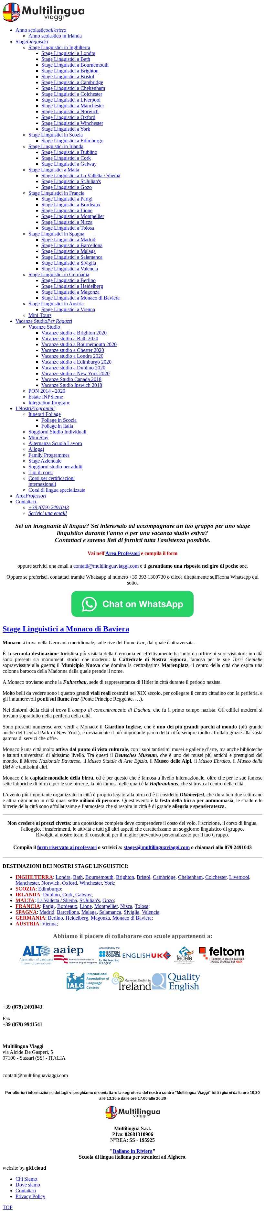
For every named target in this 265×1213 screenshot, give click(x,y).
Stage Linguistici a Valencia (69, 268)
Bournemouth (99, 877)
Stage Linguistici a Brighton (70, 70)
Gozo (108, 900)
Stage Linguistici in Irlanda (55, 146)
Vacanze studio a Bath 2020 (69, 338)
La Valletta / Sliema (57, 900)
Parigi (49, 906)
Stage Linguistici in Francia (56, 193)
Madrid (46, 912)
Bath (78, 877)
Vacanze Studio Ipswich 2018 (71, 385)
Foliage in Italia (57, 426)
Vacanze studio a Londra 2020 (72, 356)
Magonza (100, 918)
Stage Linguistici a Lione (66, 210)
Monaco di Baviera (132, 918)
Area (31, 495)
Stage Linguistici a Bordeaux (71, 204)
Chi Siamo (26, 1179)
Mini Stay (38, 437)
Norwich (50, 883)
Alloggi (36, 449)
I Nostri (35, 408)
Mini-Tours (39, 315)
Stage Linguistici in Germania (58, 274)
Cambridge (164, 877)
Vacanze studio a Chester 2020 (72, 350)
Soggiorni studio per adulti (55, 466)
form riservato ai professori (67, 847)
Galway (83, 894)
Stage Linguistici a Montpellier (72, 216)
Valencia (150, 912)
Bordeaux (67, 906)
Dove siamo (28, 1184)
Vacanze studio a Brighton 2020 (74, 332)
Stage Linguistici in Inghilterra (59, 47)
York (109, 883)
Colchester (216, 877)
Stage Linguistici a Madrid (68, 239)
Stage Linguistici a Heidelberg (72, 286)
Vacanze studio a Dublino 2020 (73, 367)
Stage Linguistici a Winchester (72, 123)
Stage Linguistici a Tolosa (67, 228)
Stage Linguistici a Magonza (70, 292)
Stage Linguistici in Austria (56, 303)
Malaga (89, 912)
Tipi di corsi (40, 472)
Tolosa (141, 906)
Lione (86, 906)
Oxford (69, 883)
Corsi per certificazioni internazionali (51, 481)
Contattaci (26, 501)
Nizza (126, 906)
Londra (63, 877)
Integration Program (48, 402)
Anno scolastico (41, 30)
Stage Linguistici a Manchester (72, 105)
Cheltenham (190, 877)
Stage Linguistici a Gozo (66, 187)
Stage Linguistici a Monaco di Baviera (80, 298)
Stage (32, 41)
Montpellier (106, 906)
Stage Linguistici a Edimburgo (72, 140)
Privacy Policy (30, 1196)
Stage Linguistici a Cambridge (72, 82)
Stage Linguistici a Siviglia (68, 263)
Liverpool (239, 877)
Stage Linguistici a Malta (53, 169)
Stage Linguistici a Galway (69, 164)
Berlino (55, 918)
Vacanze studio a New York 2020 (75, 373)
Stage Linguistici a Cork (66, 158)
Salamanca (110, 912)
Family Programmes (48, 455)
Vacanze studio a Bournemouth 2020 (79, 344)
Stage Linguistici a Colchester (71, 94)
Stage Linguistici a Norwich (70, 111)
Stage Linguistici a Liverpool (71, 100)
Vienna (49, 923)
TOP (8, 1207)
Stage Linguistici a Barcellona (71, 245)
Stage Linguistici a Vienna (68, 309)
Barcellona (68, 912)
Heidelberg (77, 918)
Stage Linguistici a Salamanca (71, 257)
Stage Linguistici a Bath (65, 59)
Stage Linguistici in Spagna (56, 233)
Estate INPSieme (45, 396)
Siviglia (131, 912)
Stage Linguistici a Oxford (68, 117)
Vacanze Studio (44, 321)
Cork (67, 894)
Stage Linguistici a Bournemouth (75, 65)
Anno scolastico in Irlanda (55, 35)
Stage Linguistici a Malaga (68, 251)
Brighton (125, 877)
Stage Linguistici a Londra (68, 53)
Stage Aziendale (44, 461)
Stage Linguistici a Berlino (68, 280)
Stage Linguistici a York (65, 129)
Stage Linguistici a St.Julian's (71, 181)
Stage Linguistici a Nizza (66, 222)
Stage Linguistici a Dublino (69, 152)
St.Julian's (90, 900)
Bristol (143, 877)
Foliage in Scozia (59, 420)
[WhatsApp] (132, 615)
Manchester (27, 883)
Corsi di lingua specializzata (56, 490)
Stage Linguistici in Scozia (55, 134)
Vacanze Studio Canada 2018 (71, 379)
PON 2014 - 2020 (46, 391)
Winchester (91, 883)
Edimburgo (49, 888)
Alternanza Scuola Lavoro (55, 443)
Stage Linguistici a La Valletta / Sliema (80, 175)
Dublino (51, 894)
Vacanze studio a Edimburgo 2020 (76, 362)
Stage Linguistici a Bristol (67, 76)
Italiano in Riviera (133, 1151)
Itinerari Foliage (44, 414)
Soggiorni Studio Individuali (57, 431)
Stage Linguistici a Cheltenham (73, 88)
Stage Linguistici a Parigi (66, 199)
